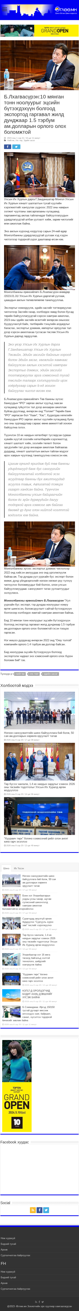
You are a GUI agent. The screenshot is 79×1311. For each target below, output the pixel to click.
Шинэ (6, 868)
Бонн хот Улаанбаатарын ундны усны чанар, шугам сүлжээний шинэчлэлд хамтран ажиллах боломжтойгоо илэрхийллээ (26, 902)
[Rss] (33, 1210)
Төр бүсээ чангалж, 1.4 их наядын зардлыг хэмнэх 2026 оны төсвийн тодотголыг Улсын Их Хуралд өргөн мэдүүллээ (39, 787)
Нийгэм (10, 140)
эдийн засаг (51, 674)
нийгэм (20, 674)
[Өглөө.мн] (39, 9)
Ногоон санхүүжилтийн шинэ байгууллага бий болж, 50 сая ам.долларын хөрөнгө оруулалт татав (39, 734)
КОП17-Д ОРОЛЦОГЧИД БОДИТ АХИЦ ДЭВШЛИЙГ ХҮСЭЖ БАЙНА (37, 994)
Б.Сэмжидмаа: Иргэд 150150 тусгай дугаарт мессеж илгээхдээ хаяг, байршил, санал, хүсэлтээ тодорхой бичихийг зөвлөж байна (28, 1014)
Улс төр (18, 140)
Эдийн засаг (29, 140)
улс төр (34, 674)
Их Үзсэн (19, 868)
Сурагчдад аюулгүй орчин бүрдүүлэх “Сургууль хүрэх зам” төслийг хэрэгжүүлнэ (37, 922)
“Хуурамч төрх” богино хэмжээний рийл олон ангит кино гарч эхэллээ (37, 977)
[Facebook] (39, 1210)
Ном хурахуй (8, 1238)
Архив (4, 1249)
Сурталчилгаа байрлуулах (15, 1255)
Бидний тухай (8, 1244)
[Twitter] (46, 1210)
